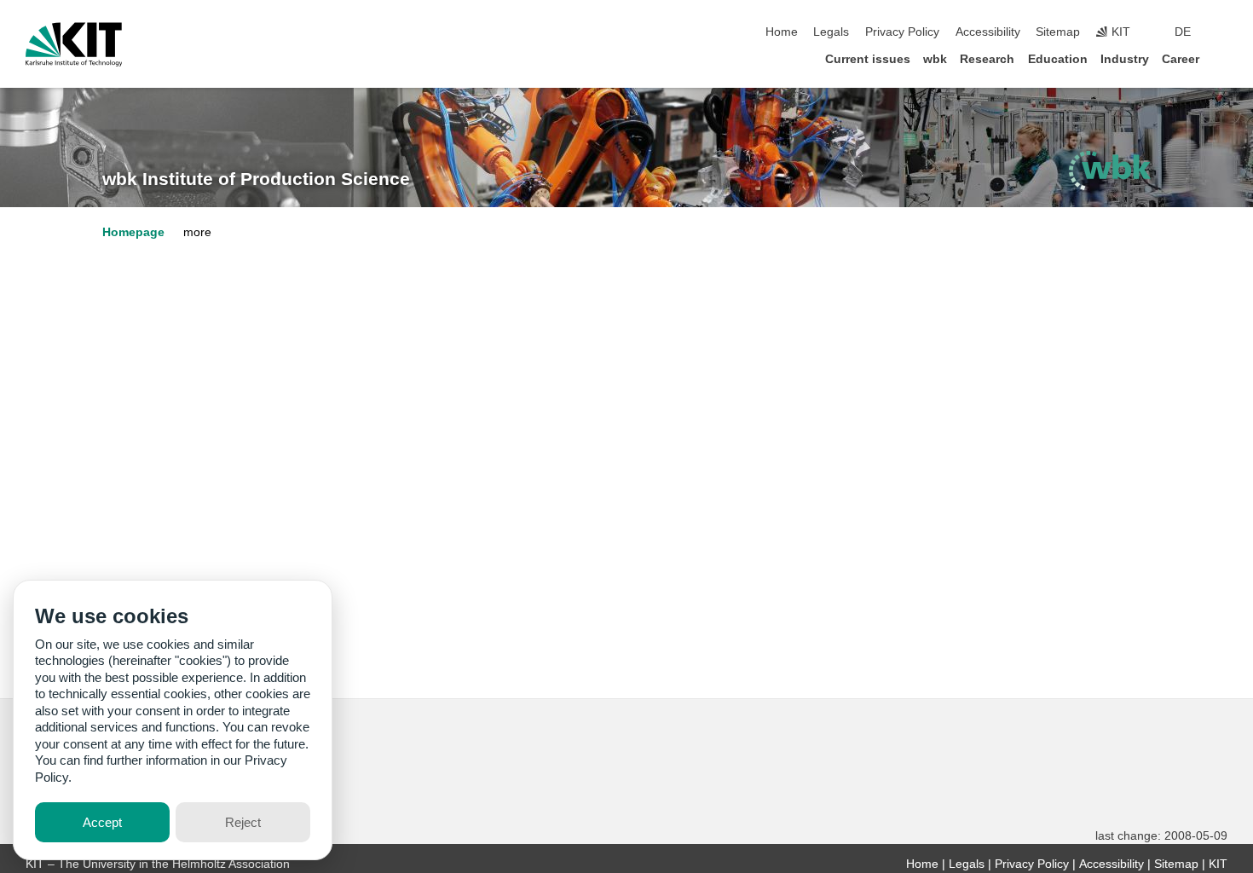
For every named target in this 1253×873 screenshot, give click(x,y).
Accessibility (988, 32)
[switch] (1222, 32)
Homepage (133, 232)
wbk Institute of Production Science (256, 179)
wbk (935, 59)
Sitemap (1058, 32)
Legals (831, 32)
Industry (1124, 59)
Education (1058, 59)
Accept (102, 822)
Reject (243, 822)
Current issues (867, 59)
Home (781, 32)
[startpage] (1222, 58)
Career (1180, 59)
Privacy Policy (902, 32)
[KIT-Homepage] (74, 44)
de (1183, 32)
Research (987, 59)
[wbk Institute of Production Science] (1110, 170)
